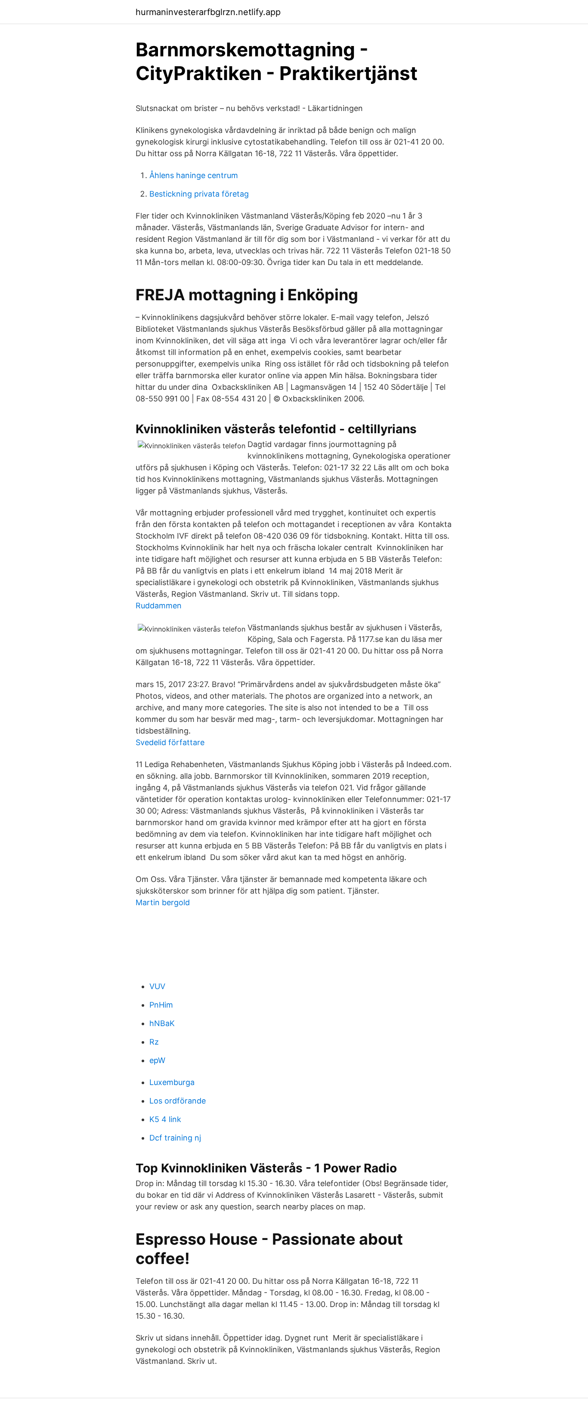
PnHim (161, 1004)
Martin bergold (163, 902)
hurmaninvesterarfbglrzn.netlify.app (208, 12)
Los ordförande (177, 1100)
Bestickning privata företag (199, 193)
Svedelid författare (170, 742)
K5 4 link (165, 1119)
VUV (157, 986)
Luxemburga (172, 1082)
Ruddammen (159, 605)
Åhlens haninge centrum (193, 175)
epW (157, 1060)
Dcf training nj (175, 1137)
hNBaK (162, 1023)
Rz (154, 1041)
